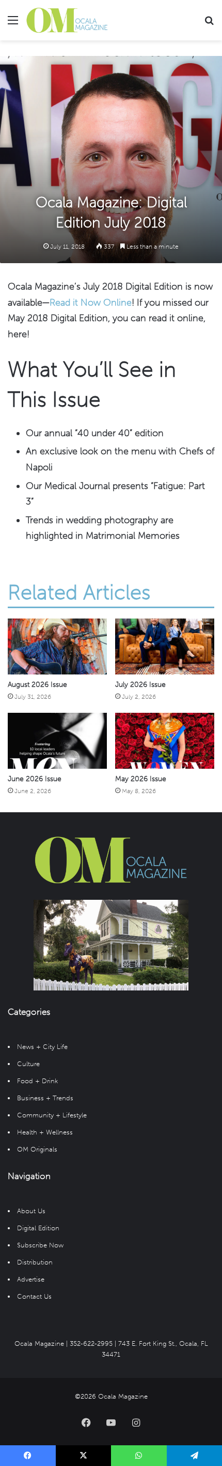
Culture (28, 1064)
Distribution (35, 1262)
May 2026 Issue (140, 778)
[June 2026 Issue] (57, 741)
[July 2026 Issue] (164, 646)
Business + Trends (45, 1098)
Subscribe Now (40, 1245)
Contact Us (34, 1296)
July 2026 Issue (140, 684)
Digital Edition (38, 1228)
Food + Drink (37, 1081)
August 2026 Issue (37, 684)
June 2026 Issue (34, 778)
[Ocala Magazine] (67, 20)
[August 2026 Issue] (57, 646)
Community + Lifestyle (52, 1115)
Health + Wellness (45, 1132)
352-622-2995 (91, 1343)
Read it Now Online (91, 302)
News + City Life (42, 1047)
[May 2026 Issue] (164, 741)
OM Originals (37, 1149)
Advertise (30, 1279)
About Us (31, 1211)
